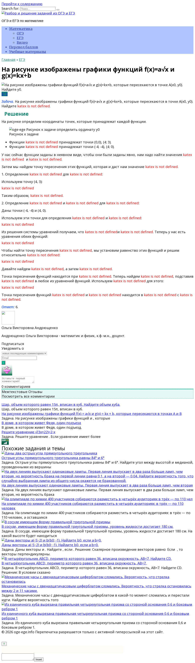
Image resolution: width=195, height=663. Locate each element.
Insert (39, 659)
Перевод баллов (23, 47)
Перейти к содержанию (22, 4)
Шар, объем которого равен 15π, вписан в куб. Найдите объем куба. (61, 404)
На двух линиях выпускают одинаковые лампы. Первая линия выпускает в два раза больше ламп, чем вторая (97, 485)
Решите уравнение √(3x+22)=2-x (28, 432)
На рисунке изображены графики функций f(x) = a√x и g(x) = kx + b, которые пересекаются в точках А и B (92, 413)
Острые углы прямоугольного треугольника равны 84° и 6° (53, 457)
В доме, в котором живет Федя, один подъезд (41, 422)
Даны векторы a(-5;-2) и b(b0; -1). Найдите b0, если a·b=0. (50, 545)
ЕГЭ (20, 38)
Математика (20, 29)
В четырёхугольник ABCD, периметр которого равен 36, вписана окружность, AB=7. (74, 563)
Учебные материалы (27, 51)
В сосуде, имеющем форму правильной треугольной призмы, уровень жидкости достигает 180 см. (87, 526)
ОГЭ (20, 33)
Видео (22, 42)
